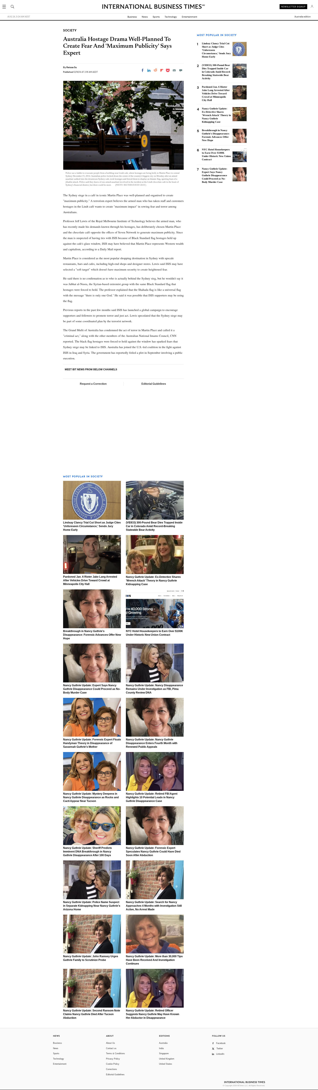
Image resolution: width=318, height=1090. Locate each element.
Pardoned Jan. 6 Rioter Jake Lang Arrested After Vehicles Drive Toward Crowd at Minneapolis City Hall (90, 580)
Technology (171, 16)
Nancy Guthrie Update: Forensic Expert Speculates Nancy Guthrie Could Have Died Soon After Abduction (153, 852)
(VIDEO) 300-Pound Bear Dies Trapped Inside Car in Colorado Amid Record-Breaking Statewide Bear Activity (154, 526)
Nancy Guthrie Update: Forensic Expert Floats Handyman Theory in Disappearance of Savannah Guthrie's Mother (92, 743)
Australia (163, 1043)
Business (132, 16)
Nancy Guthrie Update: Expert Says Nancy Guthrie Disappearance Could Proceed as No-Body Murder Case (91, 689)
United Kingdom (166, 1059)
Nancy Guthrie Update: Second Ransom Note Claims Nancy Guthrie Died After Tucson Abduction (91, 1014)
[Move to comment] (181, 70)
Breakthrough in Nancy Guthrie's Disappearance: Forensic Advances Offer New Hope (92, 635)
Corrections (111, 1069)
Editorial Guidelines (153, 383)
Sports (156, 16)
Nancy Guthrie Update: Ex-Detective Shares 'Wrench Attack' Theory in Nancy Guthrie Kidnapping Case (153, 580)
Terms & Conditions (115, 1053)
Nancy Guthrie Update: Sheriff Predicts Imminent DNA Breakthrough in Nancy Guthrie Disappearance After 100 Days (87, 852)
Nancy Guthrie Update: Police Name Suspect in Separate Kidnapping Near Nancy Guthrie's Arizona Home (91, 906)
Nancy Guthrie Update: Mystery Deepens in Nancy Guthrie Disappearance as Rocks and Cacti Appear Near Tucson (91, 797)
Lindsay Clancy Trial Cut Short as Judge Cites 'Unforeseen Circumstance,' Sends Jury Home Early (92, 526)
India (161, 1048)
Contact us (111, 1048)
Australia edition (302, 16)
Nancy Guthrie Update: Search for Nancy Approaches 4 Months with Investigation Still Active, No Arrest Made (154, 906)
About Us (110, 1043)
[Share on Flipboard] (162, 70)
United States (165, 1064)
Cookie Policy (112, 1064)
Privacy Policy (113, 1059)
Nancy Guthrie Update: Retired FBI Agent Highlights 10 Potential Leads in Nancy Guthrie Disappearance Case (151, 797)
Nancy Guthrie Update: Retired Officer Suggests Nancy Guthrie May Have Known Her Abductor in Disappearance (152, 1014)
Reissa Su (71, 67)
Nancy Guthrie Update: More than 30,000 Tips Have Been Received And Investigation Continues (154, 960)
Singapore (164, 1053)
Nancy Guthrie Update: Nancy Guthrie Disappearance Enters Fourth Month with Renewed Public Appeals (151, 743)
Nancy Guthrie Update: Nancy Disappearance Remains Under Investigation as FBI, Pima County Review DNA (154, 689)
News (145, 16)
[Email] (174, 70)
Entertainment (189, 16)
